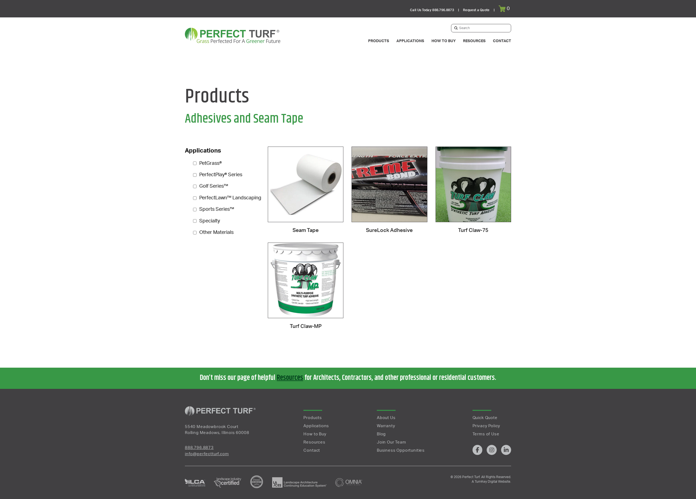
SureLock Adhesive (389, 230)
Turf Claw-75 (473, 230)
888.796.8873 (199, 448)
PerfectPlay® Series (220, 174)
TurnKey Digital (485, 481)
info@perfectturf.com (207, 454)
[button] (505, 9)
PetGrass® (210, 163)
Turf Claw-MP (306, 326)
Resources (290, 378)
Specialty (209, 221)
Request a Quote (476, 10)
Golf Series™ (213, 186)
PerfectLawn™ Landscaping (230, 198)
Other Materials (216, 232)
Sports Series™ (216, 209)
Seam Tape (306, 230)
